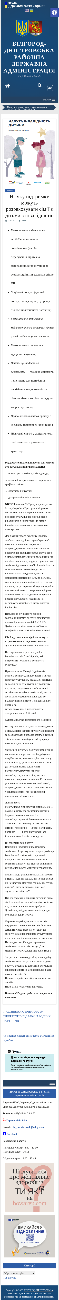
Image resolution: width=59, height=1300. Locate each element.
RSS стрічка (9, 1277)
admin (23, 221)
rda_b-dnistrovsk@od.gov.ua (27, 1127)
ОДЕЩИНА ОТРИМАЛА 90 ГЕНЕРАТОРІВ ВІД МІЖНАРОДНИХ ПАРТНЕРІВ (27, 1016)
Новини (10, 190)
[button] (54, 12)
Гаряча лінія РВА (16, 1120)
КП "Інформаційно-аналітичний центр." (35, 1297)
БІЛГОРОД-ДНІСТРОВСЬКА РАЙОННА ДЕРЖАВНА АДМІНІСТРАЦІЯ (29, 57)
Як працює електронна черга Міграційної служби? (29, 1038)
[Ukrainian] (32, 10)
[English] (27, 10)
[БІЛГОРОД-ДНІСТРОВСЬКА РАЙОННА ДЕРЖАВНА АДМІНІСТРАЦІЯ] (7, 86)
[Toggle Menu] (52, 1083)
